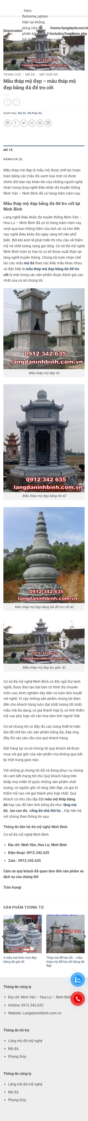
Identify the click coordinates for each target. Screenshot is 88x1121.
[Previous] (3, 945)
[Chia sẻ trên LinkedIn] (48, 123)
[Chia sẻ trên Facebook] (15, 123)
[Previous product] (16, 102)
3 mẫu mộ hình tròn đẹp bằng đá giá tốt (20, 960)
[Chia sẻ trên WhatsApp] (7, 123)
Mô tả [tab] (8, 150)
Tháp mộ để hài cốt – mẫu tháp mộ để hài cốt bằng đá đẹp (65, 961)
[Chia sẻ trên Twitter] (24, 123)
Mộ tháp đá (48, 74)
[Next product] (7, 102)
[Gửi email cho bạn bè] (32, 123)
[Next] (84, 945)
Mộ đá (30, 74)
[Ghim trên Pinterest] (40, 123)
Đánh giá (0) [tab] (12, 159)
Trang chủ (12, 74)
